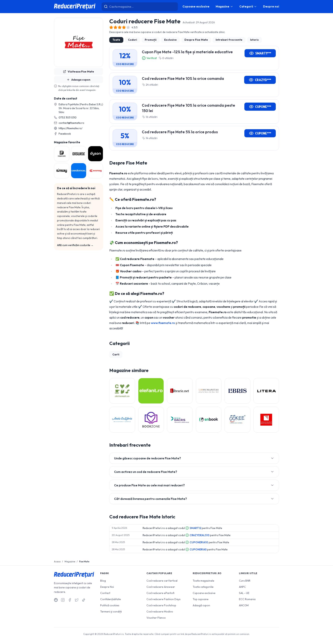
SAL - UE (244, 593)
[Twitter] (77, 600)
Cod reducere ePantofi (160, 593)
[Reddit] (56, 600)
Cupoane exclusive (195, 6)
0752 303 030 (68, 117)
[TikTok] (84, 600)
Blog (103, 580)
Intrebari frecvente (229, 39)
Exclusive (170, 39)
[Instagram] (63, 600)
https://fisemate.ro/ (70, 128)
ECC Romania (247, 599)
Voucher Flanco (156, 617)
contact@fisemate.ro (71, 123)
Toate (116, 39)
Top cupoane (201, 599)
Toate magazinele (203, 580)
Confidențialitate (110, 599)
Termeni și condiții (111, 611)
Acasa (57, 561)
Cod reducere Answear (160, 587)
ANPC (242, 587)
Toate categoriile (203, 587)
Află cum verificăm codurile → (75, 245)
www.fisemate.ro (163, 323)
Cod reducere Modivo (159, 611)
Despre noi (271, 6)
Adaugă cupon (201, 605)
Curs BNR (244, 580)
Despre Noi (107, 587)
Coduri (132, 39)
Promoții (150, 39)
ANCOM (244, 605)
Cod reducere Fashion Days (163, 599)
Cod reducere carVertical (161, 580)
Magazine (222, 6)
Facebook (65, 133)
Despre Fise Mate (196, 39)
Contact (105, 593)
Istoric (254, 39)
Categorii (246, 6)
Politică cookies (109, 605)
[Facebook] (70, 600)
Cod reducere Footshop (161, 605)
